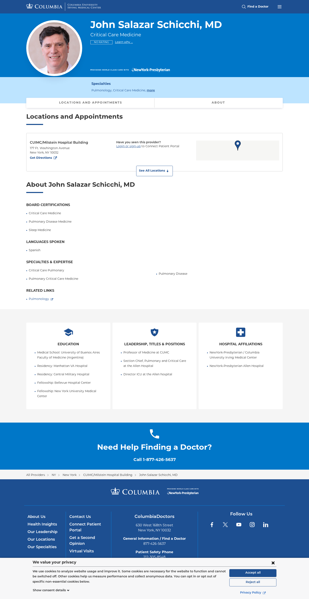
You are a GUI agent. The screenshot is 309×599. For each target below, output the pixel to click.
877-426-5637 (154, 544)
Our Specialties (42, 547)
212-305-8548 (154, 557)
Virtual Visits (81, 551)
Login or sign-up (128, 146)
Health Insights (42, 525)
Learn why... (124, 42)
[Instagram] (252, 524)
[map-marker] (238, 146)
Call (154, 460)
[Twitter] (225, 524)
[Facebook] (212, 524)
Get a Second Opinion (82, 541)
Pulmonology (39, 299)
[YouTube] (239, 524)
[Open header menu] (279, 6)
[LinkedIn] (265, 524)
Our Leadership (42, 532)
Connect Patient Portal (85, 527)
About (218, 102)
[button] (154, 171)
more (151, 90)
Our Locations (41, 540)
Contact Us (80, 517)
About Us (36, 517)
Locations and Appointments (90, 102)
